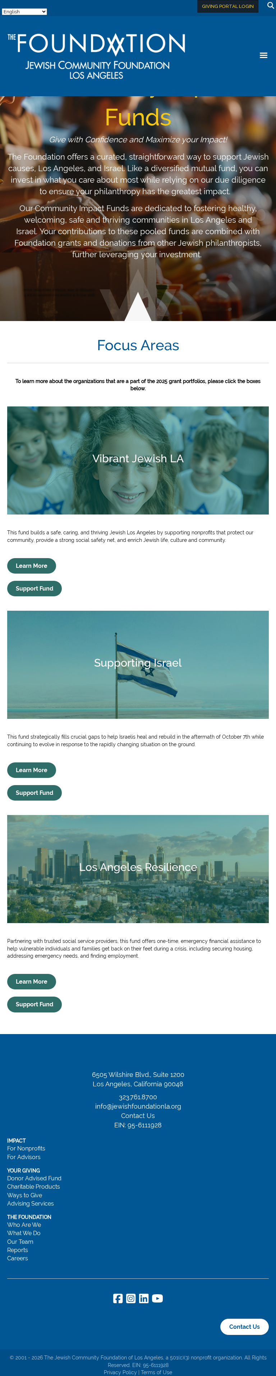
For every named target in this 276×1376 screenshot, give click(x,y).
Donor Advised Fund (34, 1178)
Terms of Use (156, 1372)
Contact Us (138, 1115)
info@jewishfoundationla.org (138, 1106)
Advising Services (30, 1203)
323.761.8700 (138, 1097)
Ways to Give (24, 1195)
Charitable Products (33, 1186)
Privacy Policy (120, 1372)
